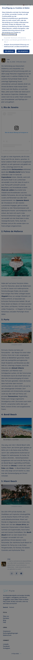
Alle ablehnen (9, 51)
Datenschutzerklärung (9, 34)
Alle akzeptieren (23, 51)
